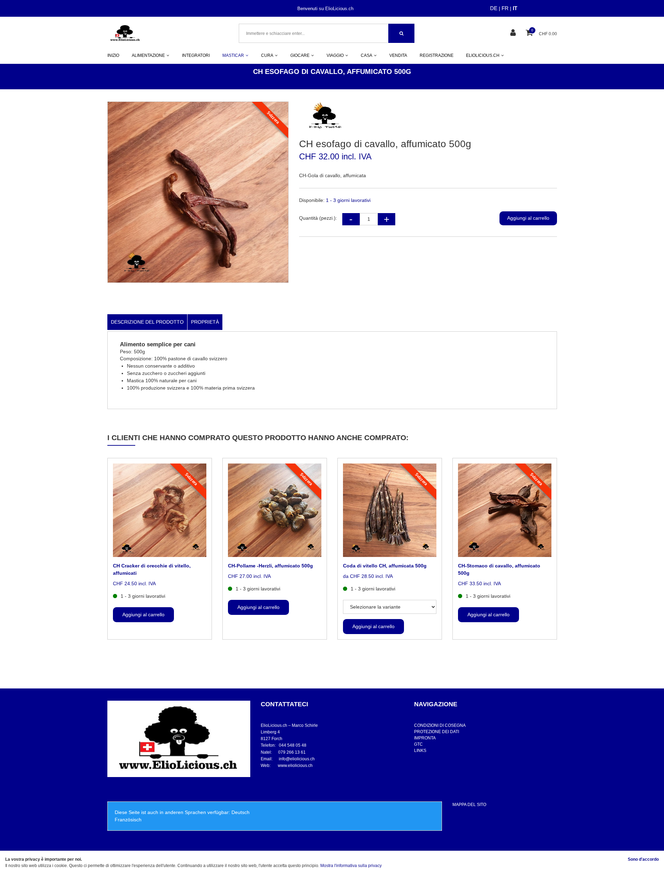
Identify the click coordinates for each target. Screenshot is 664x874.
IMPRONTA (425, 738)
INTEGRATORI (196, 55)
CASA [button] (366, 55)
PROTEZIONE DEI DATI (436, 731)
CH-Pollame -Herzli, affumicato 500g (270, 565)
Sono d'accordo (643, 859)
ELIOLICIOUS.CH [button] (482, 55)
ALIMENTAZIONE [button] (148, 55)
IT (515, 8)
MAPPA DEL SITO (469, 804)
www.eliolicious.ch (295, 765)
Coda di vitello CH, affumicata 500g (385, 565)
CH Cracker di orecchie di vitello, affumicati (152, 569)
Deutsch (240, 812)
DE (493, 8)
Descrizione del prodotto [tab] (147, 322)
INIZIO (113, 55)
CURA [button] (267, 55)
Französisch (128, 819)
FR (505, 8)
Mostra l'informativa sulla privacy (351, 865)
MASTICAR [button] (233, 55)
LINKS (420, 750)
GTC (418, 744)
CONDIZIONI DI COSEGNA (440, 725)
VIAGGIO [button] (335, 55)
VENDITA (398, 55)
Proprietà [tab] (205, 322)
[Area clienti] (514, 33)
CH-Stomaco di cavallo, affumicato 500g (499, 569)
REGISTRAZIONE (436, 55)
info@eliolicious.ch (297, 758)
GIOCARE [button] (300, 55)
